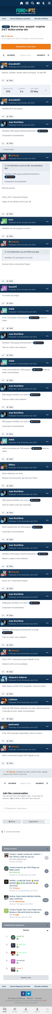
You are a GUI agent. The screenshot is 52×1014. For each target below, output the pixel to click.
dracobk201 (14, 64)
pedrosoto (14, 724)
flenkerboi (21, 960)
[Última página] (48, 55)
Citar (11, 80)
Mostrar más (26, 978)
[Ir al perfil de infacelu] (4, 157)
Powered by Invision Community (26, 1003)
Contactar (38, 998)
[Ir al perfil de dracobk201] (4, 65)
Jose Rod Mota (16, 122)
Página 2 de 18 (25, 55)
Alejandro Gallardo (18, 677)
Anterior (11, 55)
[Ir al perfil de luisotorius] (13, 953)
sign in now (14, 798)
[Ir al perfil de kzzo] (4, 221)
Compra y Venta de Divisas (32, 38)
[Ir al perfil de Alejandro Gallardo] (4, 678)
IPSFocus (21, 998)
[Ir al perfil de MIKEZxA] (13, 945)
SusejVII (13, 286)
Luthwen (13, 699)
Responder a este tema (26, 46)
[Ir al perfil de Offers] (4, 466)
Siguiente (41, 55)
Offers (12, 464)
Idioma (29, 998)
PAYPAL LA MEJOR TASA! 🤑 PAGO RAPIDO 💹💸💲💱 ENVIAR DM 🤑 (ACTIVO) (24, 883)
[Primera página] (4, 55)
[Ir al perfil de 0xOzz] (6, 882)
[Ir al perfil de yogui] (6, 911)
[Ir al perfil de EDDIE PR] (6, 868)
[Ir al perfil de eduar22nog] (6, 897)
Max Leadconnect (20, 859)
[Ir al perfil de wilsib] (4, 310)
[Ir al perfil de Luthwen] (4, 701)
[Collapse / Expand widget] (47, 849)
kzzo (11, 219)
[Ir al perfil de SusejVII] (4, 288)
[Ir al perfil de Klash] (13, 969)
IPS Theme (12, 998)
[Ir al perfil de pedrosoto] (4, 726)
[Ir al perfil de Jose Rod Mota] (4, 123)
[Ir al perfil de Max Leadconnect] (6, 855)
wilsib (11, 309)
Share (12, 822)
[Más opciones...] (47, 65)
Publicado (22, 67)
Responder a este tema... (17, 808)
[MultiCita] (3, 80)
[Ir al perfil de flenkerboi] (13, 961)
